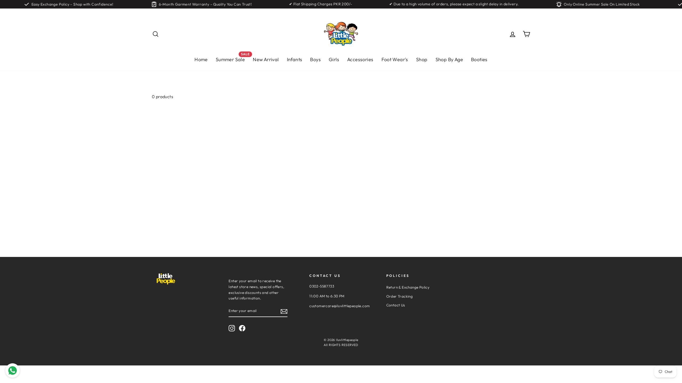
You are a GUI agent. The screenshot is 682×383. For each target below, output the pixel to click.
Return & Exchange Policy (408, 287)
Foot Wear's (394, 59)
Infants (294, 59)
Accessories (360, 59)
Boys (315, 59)
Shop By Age (449, 59)
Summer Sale (232, 58)
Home (201, 59)
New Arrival (266, 59)
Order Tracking (399, 296)
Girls (334, 59)
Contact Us (395, 305)
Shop (422, 59)
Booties (479, 59)
